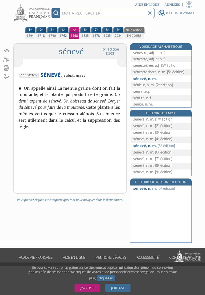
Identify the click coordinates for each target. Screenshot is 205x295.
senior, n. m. (143, 104)
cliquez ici (106, 278)
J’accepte (87, 288)
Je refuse (117, 288)
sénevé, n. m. (145, 78)
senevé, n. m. (153, 119)
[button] (6, 51)
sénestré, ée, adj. (155, 65)
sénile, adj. (141, 91)
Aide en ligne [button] (147, 4)
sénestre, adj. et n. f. (149, 52)
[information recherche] (56, 13)
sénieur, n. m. (153, 84)
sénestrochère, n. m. (158, 72)
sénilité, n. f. (142, 98)
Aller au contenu (32, 4)
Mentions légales (111, 257)
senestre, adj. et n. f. (149, 58)
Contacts (177, 257)
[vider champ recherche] (150, 13)
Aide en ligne (74, 257)
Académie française (35, 257)
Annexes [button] (172, 4)
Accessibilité (148, 257)
